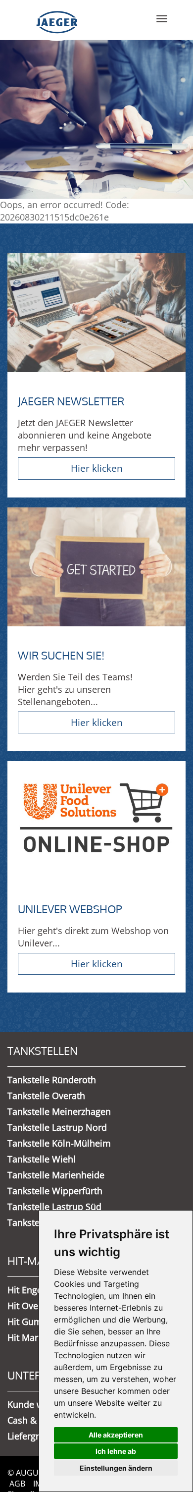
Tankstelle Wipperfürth (54, 1191)
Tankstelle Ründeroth (51, 1080)
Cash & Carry (34, 1420)
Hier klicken (97, 468)
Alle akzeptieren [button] (116, 1435)
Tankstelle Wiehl (41, 1159)
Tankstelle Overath (46, 1096)
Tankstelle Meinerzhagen (59, 1111)
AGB (17, 1483)
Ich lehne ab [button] (116, 1451)
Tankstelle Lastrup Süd (54, 1207)
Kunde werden (37, 1404)
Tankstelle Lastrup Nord (57, 1127)
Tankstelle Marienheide (55, 1175)
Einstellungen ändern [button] (116, 1468)
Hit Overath (31, 1306)
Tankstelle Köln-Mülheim (59, 1143)
